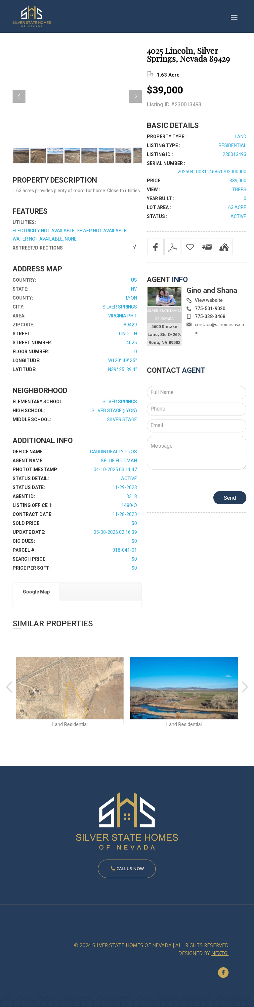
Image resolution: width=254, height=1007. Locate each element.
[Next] (135, 96)
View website (209, 300)
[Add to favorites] (190, 247)
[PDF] (173, 247)
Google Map (36, 591)
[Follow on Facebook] (223, 972)
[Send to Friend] (207, 247)
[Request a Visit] (224, 247)
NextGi (220, 953)
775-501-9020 (210, 308)
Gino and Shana (212, 290)
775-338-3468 (210, 316)
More (70, 688)
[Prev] (19, 96)
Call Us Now (130, 868)
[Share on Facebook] (155, 247)
